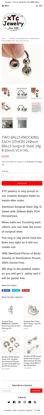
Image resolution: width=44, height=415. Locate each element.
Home (3, 38)
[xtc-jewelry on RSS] (35, 402)
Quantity (5, 171)
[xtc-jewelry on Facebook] (14, 402)
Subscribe (36, 390)
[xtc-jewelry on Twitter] (9, 402)
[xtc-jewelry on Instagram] (24, 402)
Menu (6, 6)
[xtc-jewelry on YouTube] (30, 402)
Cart (40, 6)
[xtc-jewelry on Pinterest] (19, 402)
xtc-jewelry (21, 410)
